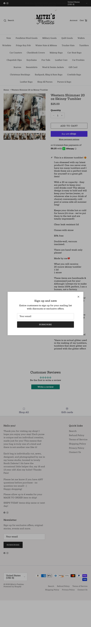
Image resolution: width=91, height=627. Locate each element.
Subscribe (45, 324)
